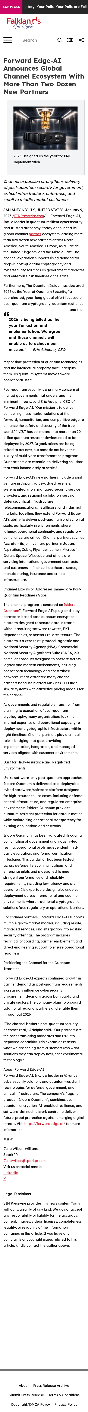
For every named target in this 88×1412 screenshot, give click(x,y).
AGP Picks (11, 7)
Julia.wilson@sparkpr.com (24, 1161)
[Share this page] (82, 40)
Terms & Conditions (63, 1395)
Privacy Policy (65, 1404)
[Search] (59, 40)
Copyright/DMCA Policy (30, 1404)
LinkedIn (10, 1173)
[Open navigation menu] (7, 40)
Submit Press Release (26, 1395)
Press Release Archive (51, 1385)
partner (35, 234)
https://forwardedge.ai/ (44, 1124)
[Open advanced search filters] (70, 40)
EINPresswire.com (29, 216)
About (24, 1385)
